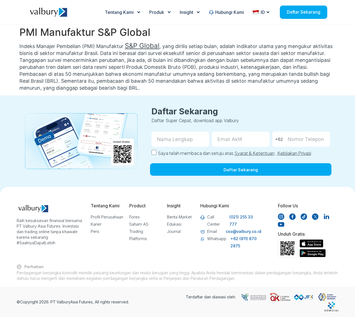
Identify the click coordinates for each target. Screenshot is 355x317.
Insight (186, 12)
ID (263, 12)
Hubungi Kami (229, 12)
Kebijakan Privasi (294, 153)
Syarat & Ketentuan (254, 153)
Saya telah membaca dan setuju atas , (234, 153)
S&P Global (142, 46)
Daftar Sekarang (303, 12)
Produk (156, 12)
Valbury (63, 302)
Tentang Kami (119, 12)
